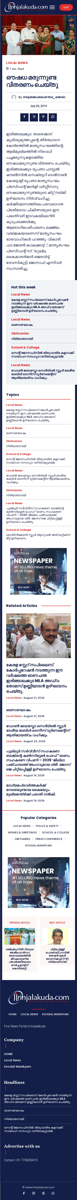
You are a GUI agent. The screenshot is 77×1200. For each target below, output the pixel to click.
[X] (34, 117)
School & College (25, 347)
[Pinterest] (43, 117)
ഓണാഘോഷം (22, 325)
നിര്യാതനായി (22, 339)
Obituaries (20, 333)
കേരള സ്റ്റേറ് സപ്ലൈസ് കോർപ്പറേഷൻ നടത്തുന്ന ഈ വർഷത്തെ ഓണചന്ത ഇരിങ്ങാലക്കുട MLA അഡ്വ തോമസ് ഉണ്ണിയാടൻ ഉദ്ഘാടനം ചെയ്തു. (39, 305)
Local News (17, 62)
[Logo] (26, 7)
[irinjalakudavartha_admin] (14, 97)
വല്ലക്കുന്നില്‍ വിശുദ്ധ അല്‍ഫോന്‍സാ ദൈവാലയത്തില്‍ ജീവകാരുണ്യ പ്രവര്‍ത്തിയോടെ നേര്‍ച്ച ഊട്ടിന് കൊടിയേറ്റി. (20, 959)
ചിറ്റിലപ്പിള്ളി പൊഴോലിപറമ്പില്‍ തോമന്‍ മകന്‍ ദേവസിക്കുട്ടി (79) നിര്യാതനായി (57, 956)
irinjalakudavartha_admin (44, 97)
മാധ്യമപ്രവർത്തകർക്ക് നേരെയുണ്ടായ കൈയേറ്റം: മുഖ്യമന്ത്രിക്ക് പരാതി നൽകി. (31, 790)
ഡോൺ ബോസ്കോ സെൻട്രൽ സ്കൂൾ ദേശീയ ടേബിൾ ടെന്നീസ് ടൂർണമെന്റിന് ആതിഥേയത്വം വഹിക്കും (43, 374)
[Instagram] (34, 1194)
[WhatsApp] (53, 117)
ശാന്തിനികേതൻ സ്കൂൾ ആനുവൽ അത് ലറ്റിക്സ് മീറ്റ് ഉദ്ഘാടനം (38, 536)
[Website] (43, 1194)
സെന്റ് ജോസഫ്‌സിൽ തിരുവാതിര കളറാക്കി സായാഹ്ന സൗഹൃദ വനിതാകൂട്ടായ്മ (42, 354)
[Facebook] (24, 117)
